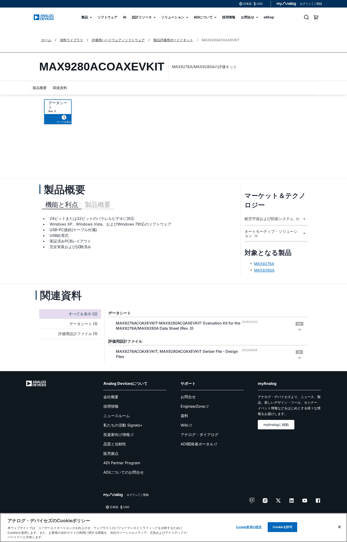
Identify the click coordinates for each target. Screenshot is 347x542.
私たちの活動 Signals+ (123, 425)
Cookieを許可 (282, 527)
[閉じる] (339, 527)
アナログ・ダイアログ (199, 434)
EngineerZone (193, 406)
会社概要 (110, 396)
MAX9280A (264, 270)
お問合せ (188, 396)
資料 (184, 415)
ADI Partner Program (121, 462)
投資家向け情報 (116, 434)
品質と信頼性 (114, 444)
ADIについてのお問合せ (123, 472)
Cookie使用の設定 (249, 527)
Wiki (184, 425)
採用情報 (110, 406)
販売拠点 (110, 453)
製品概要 (40, 88)
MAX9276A (264, 263)
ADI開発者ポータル (197, 444)
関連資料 (60, 88)
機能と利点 (61, 205)
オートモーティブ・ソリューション (271, 233)
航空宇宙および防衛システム (272, 219)
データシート (57, 105)
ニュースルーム (116, 415)
